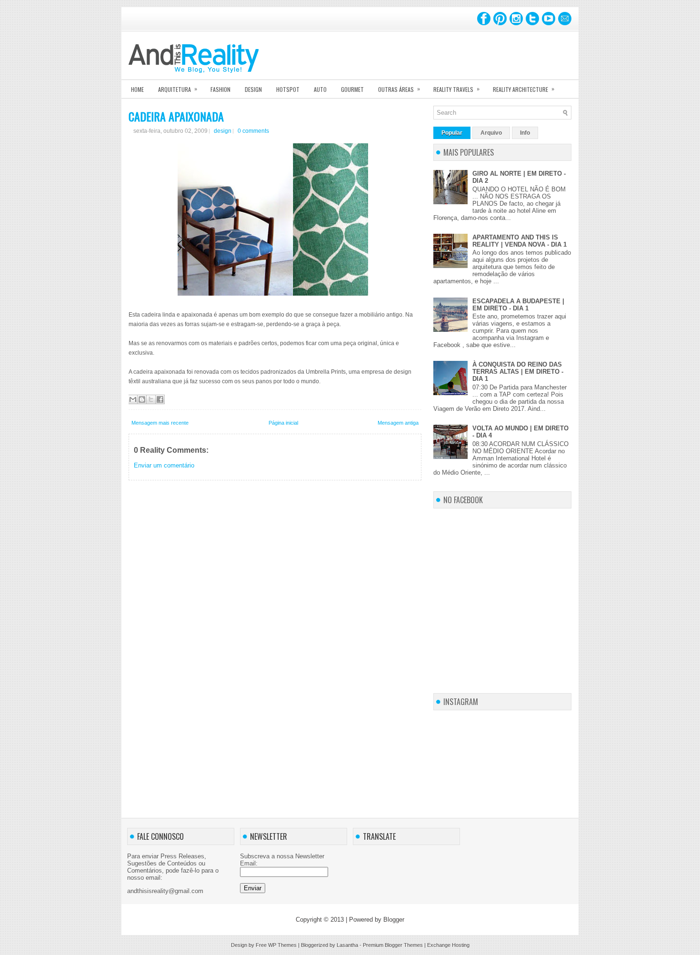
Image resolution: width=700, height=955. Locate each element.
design (222, 131)
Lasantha (347, 945)
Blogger (393, 919)
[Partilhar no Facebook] (160, 399)
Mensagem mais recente (160, 423)
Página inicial (283, 423)
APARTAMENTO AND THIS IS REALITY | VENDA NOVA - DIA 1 (519, 241)
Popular (451, 132)
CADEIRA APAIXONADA (176, 116)
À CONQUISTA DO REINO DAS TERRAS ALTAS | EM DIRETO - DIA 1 (517, 371)
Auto (320, 89)
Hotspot (288, 89)
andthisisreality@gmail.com (165, 891)
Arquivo (491, 132)
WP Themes (282, 945)
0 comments (253, 131)
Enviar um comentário (164, 465)
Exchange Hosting (448, 945)
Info (525, 132)
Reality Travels (456, 88)
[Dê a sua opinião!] (142, 399)
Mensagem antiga (398, 423)
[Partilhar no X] (151, 399)
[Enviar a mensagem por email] (133, 399)
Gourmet (352, 89)
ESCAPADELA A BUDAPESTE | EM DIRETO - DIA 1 (518, 305)
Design (253, 89)
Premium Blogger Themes (393, 945)
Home (137, 89)
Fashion (220, 89)
